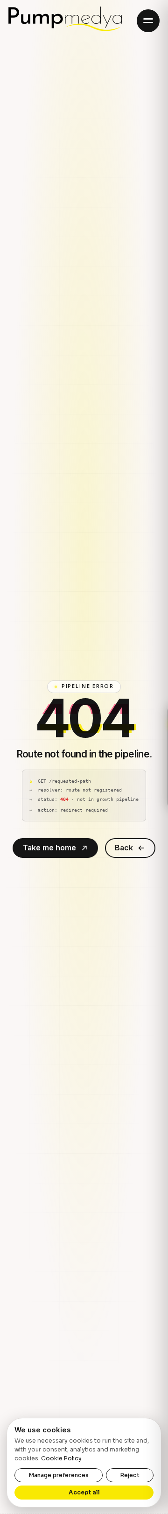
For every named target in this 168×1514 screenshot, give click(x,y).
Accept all (84, 1492)
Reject (130, 1475)
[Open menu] (148, 20)
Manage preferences (58, 1475)
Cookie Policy (61, 1458)
